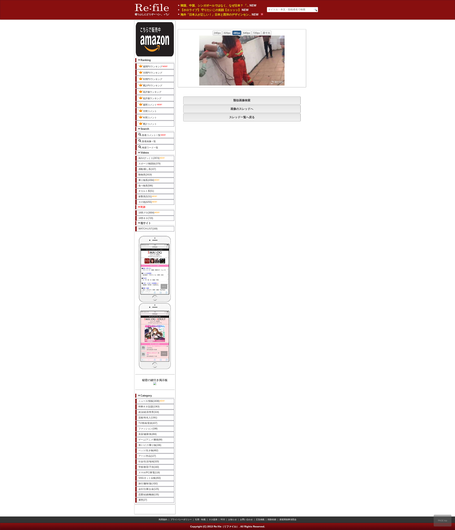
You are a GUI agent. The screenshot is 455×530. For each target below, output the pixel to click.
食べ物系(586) (145, 185)
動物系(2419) (145, 174)
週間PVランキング (152, 66)
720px (256, 32)
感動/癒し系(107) (147, 169)
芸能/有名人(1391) (147, 417)
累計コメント (150, 124)
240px (217, 32)
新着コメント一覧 (150, 135)
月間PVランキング (152, 72)
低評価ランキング (152, 98)
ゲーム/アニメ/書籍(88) (150, 439)
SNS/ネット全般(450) (149, 478)
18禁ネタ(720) (145, 218)
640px (246, 32)
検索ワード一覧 (149, 147)
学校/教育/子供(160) (148, 467)
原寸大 (266, 32)
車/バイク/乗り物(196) (149, 445)
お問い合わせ (246, 519)
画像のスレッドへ (242, 108)
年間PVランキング (152, 79)
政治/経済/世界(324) (148, 412)
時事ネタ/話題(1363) (148, 406)
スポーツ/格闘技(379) (149, 163)
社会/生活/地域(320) (148, 461)
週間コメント (150, 104)
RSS (223, 519)
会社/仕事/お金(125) (148, 489)
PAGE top (442, 520)
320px (227, 32)
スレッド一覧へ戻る (242, 117)
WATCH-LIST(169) (147, 228)
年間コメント (150, 117)
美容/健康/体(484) (147, 434)
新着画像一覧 (148, 141)
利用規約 (163, 519)
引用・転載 (200, 519)
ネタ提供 (213, 519)
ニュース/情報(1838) (148, 401)
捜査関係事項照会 (287, 519)
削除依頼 (272, 519)
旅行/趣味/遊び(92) (148, 483)
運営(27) (142, 500)
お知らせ (232, 519)
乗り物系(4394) (146, 180)
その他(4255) (145, 202)
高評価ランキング (152, 92)
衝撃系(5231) (145, 196)
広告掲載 (260, 519)
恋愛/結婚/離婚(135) (148, 494)
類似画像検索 (241, 100)
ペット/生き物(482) (148, 450)
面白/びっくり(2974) (148, 158)
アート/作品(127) (147, 456)
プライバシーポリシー (181, 519)
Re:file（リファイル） (226, 526)
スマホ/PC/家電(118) (149, 472)
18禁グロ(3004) (146, 212)
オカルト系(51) (146, 191)
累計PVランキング (152, 85)
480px (236, 32)
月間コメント (150, 111)
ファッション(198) (147, 428)
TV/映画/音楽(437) (147, 423)
